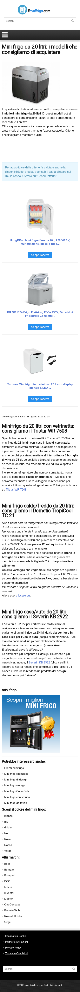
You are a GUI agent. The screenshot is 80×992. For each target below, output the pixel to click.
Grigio (8, 827)
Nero (7, 833)
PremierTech (12, 910)
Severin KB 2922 (39, 662)
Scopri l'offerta (40, 255)
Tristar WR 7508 (16, 489)
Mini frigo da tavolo (16, 802)
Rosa (7, 839)
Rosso (8, 844)
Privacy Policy (13, 947)
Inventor (9, 892)
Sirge (7, 921)
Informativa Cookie (15, 936)
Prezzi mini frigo (14, 767)
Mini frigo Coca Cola (16, 791)
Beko (7, 863)
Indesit (8, 887)
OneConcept (12, 904)
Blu (6, 821)
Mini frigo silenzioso (16, 773)
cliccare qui (23, 595)
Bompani (9, 875)
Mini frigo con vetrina (17, 797)
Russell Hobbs (13, 916)
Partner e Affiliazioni (16, 941)
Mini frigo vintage (14, 785)
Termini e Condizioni (16, 953)
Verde (7, 850)
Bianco (8, 815)
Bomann (9, 869)
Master (8, 898)
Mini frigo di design (15, 779)
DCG (7, 881)
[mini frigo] (31, 696)
